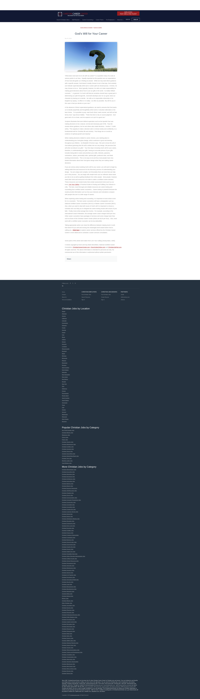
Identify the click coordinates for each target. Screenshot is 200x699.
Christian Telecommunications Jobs (70, 650)
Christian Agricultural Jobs (68, 476)
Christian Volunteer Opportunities (70, 661)
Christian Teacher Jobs (67, 442)
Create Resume (105, 297)
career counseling (89, 686)
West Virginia (65, 419)
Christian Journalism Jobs (68, 605)
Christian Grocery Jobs (67, 549)
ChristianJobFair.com (114, 247)
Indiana (64, 339)
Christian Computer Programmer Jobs (71, 500)
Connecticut (65, 323)
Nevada (64, 381)
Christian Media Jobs (67, 593)
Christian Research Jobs (68, 629)
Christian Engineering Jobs (68, 523)
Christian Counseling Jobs (68, 507)
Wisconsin (64, 416)
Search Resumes (86, 297)
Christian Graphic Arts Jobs (68, 547)
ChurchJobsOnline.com (98, 247)
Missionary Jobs (66, 435)
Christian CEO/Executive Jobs (69, 490)
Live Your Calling (74, 184)
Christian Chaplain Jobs (68, 493)
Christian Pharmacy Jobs (68, 610)
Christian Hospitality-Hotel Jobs (69, 554)
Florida (63, 327)
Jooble (122, 294)
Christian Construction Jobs (69, 502)
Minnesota (64, 358)
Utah (63, 407)
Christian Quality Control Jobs (69, 621)
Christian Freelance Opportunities (70, 535)
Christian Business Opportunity (69, 488)
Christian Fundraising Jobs (68, 537)
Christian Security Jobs (67, 582)
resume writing (105, 686)
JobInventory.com (125, 297)
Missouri (64, 360)
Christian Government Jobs (68, 544)
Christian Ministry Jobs (67, 432)
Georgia (64, 330)
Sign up (136, 19)
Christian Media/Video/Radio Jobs (70, 456)
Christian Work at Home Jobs (69, 668)
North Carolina (65, 367)
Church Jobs (65, 437)
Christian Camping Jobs (68, 449)
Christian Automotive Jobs (68, 481)
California (64, 318)
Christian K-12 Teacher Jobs (69, 575)
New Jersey (65, 377)
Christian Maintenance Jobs (69, 444)
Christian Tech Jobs (67, 458)
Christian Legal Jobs (67, 584)
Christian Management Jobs (69, 586)
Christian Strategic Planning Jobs (70, 643)
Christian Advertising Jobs (68, 474)
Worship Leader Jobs (67, 460)
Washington (65, 414)
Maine (63, 353)
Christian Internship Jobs (68, 565)
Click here (76, 230)
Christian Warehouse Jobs (68, 664)
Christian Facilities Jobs (68, 446)
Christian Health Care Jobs (68, 551)
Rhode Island (65, 395)
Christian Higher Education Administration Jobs (73, 556)
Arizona (64, 316)
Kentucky (64, 344)
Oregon (64, 391)
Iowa (63, 334)
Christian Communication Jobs (69, 497)
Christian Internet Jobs (67, 572)
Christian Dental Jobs (67, 514)
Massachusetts (65, 349)
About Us (64, 297)
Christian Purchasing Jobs (68, 577)
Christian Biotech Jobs (67, 486)
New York (64, 384)
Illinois (63, 337)
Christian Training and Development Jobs (72, 652)
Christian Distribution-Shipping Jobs (71, 518)
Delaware (64, 325)
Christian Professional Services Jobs (71, 614)
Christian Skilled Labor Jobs (69, 640)
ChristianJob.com (98, 685)
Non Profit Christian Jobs (68, 430)
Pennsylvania (65, 393)
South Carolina (65, 398)
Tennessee (64, 402)
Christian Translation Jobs (68, 654)
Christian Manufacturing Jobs (69, 589)
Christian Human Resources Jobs (70, 561)
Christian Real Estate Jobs (68, 626)
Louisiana (64, 346)
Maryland (64, 351)
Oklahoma (64, 388)
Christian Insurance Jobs (68, 570)
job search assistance (115, 686)
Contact (64, 294)
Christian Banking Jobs (67, 483)
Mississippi (64, 363)
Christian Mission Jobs (67, 600)
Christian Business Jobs (68, 539)
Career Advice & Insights (86, 27)
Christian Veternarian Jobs (68, 659)
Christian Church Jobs (67, 495)
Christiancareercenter (74, 695)
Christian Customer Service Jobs (70, 511)
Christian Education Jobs (68, 521)
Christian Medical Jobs (67, 596)
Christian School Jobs (67, 451)
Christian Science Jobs (67, 638)
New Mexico (65, 379)
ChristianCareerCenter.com (81, 247)
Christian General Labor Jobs (69, 542)
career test (98, 686)
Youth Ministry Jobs (67, 463)
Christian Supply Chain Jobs (69, 645)
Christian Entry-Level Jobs (68, 525)
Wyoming (64, 421)
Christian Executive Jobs (68, 528)
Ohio (63, 386)
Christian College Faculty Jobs (69, 558)
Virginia (64, 409)
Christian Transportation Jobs (69, 657)
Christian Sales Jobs (67, 636)
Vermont (64, 412)
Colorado (64, 320)
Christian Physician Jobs (68, 612)
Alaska (63, 311)
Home (63, 292)
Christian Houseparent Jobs (69, 563)
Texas (63, 405)
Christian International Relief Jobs (70, 579)
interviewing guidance (128, 686)
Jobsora (123, 299)
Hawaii (63, 332)
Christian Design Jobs (67, 516)
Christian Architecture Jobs (68, 479)
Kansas (64, 341)
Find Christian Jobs (106, 294)
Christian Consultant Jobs (68, 504)
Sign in (128, 19)
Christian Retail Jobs (67, 633)
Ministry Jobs (65, 598)
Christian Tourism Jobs (67, 647)
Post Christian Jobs (86, 294)
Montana (64, 365)
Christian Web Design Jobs (68, 666)
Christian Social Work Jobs (68, 453)
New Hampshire (66, 374)
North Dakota (65, 370)
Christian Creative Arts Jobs (69, 509)
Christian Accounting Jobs (68, 472)
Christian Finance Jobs (67, 532)
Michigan (64, 356)
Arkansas (64, 313)
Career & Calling (98, 27)
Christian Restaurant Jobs (68, 631)
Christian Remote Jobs (67, 671)
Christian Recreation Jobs (68, 624)
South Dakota (65, 400)
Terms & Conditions (67, 299)
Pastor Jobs (65, 439)
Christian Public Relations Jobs (69, 617)
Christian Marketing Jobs (68, 591)
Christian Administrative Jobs (69, 469)
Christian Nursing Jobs (67, 607)
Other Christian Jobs (67, 603)
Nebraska (64, 372)
